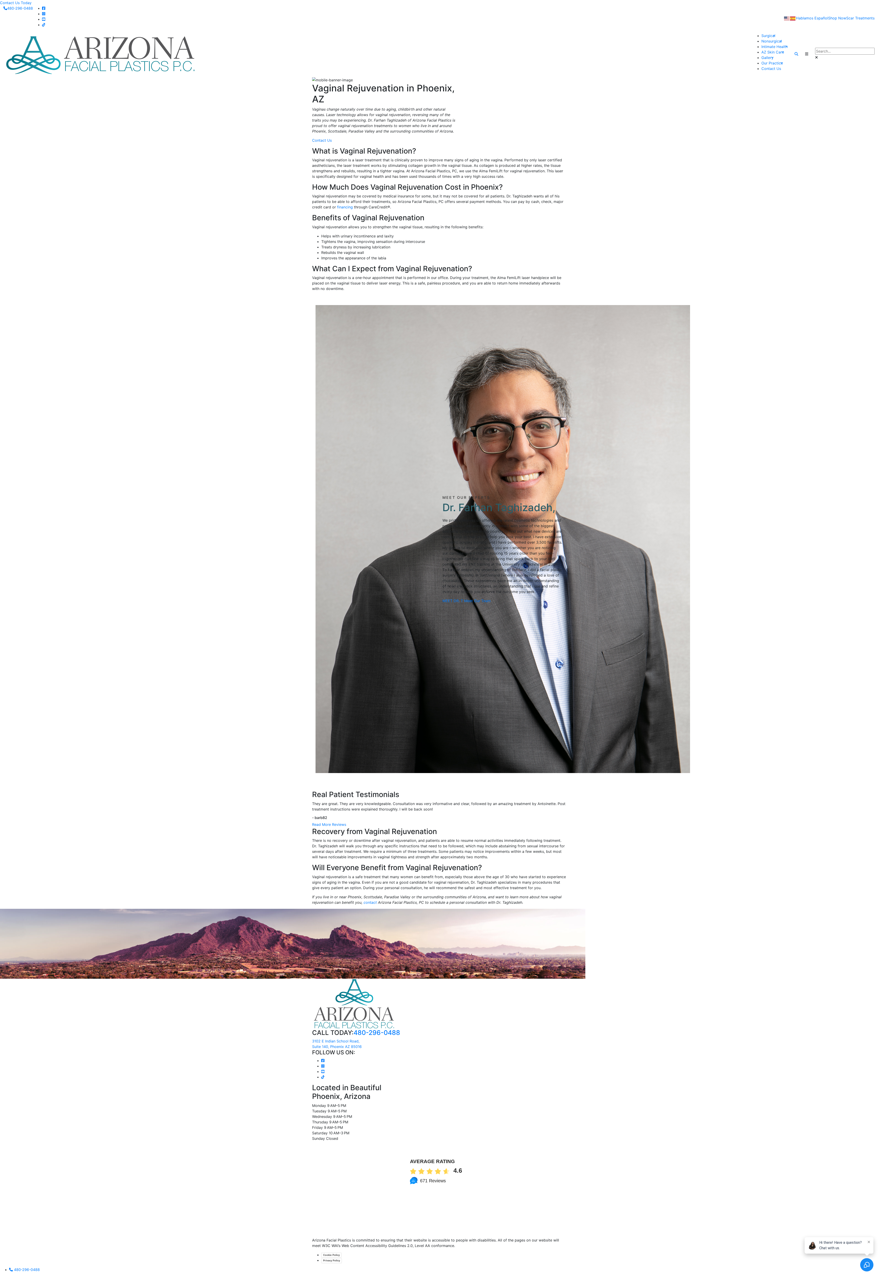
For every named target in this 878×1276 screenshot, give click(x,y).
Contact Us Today (16, 2)
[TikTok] (43, 24)
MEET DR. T (452, 600)
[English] (787, 18)
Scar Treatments (860, 18)
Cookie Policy (331, 1255)
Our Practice (772, 63)
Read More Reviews (329, 824)
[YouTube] (43, 19)
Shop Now (837, 18)
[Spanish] (793, 18)
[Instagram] (43, 13)
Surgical (768, 35)
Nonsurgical (771, 41)
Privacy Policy (331, 1260)
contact (370, 902)
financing (345, 207)
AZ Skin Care (772, 52)
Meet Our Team (477, 600)
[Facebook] (43, 8)
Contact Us (771, 68)
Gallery (767, 57)
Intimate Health (774, 46)
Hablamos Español (812, 18)
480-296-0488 (20, 8)
